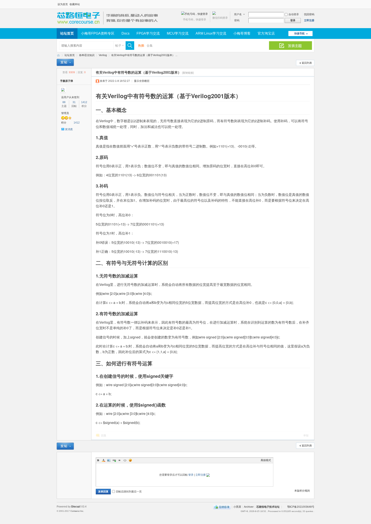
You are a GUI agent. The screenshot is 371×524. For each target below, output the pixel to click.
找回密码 (309, 14)
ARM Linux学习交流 (211, 33)
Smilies (130, 460)
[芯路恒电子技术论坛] (109, 25)
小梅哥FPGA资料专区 (97, 33)
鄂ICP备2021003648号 (300, 506)
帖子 (118, 45)
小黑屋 (237, 506)
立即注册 (309, 20)
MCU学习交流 (178, 33)
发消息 (69, 129)
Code (125, 460)
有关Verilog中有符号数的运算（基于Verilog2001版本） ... (144, 55)
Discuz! (76, 506)
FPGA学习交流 (148, 33)
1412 (84, 102)
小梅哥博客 (242, 33)
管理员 (65, 113)
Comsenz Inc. (77, 511)
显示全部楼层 (141, 80)
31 (74, 102)
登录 (190, 474)
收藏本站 (75, 4)
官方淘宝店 (266, 33)
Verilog (103, 55)
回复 (103, 435)
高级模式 (266, 460)
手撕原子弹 (66, 80)
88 (63, 102)
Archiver (249, 506)
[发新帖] (65, 62)
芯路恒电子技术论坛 (58, 55)
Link (114, 460)
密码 (236, 20)
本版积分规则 (302, 490)
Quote (119, 460)
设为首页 (63, 4)
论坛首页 (67, 33)
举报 (306, 435)
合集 (150, 45)
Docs (125, 33)
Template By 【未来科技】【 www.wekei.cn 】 (105, 511)
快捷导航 (299, 33)
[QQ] (222, 506)
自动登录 (294, 14)
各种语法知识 (86, 55)
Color (103, 460)
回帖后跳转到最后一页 (129, 491)
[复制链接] (188, 72)
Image (109, 460)
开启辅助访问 (313, 3)
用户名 (238, 14)
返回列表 (307, 62)
